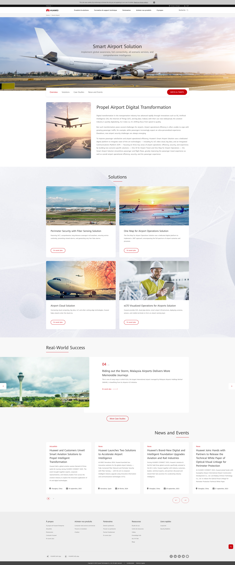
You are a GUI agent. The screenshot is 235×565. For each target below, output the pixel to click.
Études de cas (136, 525)
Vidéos (134, 532)
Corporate (163, 525)
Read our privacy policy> (141, 2)
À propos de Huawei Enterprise (55, 525)
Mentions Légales (140, 563)
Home (48, 15)
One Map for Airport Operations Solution (146, 231)
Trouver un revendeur (81, 529)
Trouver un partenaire (109, 529)
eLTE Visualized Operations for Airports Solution (150, 305)
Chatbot (77, 532)
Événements (49, 532)
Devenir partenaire (108, 525)
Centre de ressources (138, 529)
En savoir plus (50, 538)
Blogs (133, 542)
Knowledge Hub (136, 535)
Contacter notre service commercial (85, 525)
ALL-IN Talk (135, 538)
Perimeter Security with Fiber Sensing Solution (76, 231)
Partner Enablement (109, 532)
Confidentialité (130, 563)
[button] (3, 386)
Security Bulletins (165, 529)
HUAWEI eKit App (55, 556)
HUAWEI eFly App (74, 556)
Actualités (49, 529)
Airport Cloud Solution (63, 305)
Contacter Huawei (51, 535)
